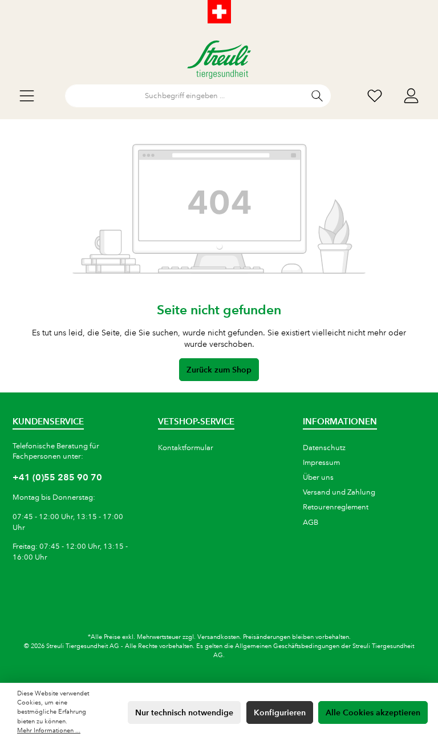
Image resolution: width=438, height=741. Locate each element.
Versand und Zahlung (339, 492)
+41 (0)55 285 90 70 (57, 477)
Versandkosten (218, 637)
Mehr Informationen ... (48, 731)
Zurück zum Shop (219, 370)
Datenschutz (324, 447)
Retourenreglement (335, 507)
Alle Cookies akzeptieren (373, 712)
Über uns (318, 477)
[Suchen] (317, 95)
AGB (310, 522)
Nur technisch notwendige (184, 712)
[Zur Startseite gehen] (219, 60)
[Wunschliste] (374, 96)
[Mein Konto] (411, 96)
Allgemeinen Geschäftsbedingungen (287, 646)
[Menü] (26, 96)
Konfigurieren (280, 712)
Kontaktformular (185, 447)
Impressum (321, 462)
